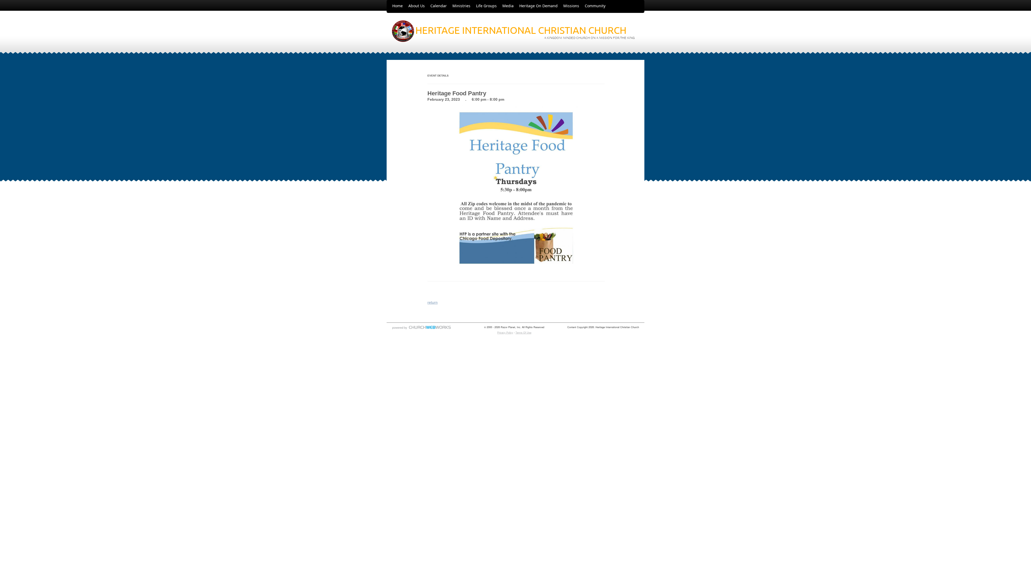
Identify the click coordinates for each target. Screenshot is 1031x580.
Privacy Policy (505, 332)
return (432, 302)
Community (595, 5)
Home (397, 5)
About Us (416, 5)
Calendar (438, 5)
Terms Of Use (523, 332)
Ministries (461, 5)
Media (508, 5)
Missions (571, 5)
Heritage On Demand (538, 5)
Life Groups (486, 5)
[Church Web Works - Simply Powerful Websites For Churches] (421, 329)
